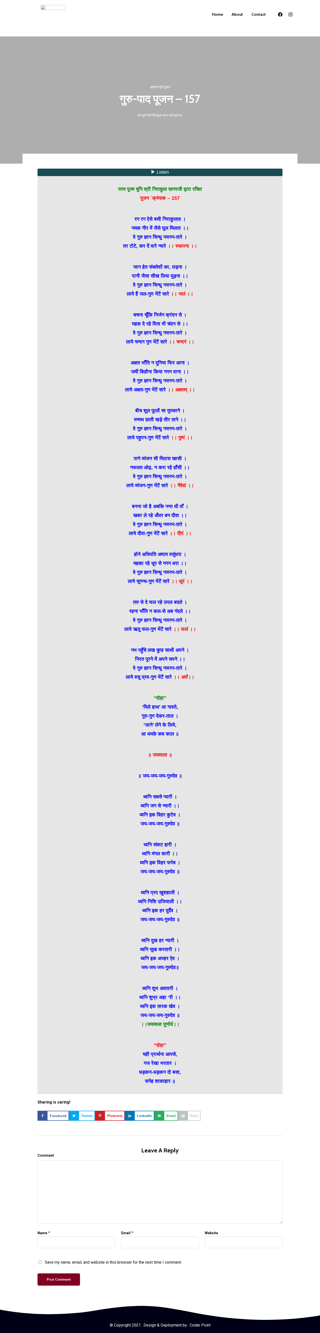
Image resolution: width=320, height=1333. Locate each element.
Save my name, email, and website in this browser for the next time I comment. (113, 1262)
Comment (46, 1155)
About (237, 14)
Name (42, 1233)
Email (125, 1233)
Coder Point (200, 1325)
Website (211, 1233)
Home (217, 14)
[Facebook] (280, 14)
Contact (259, 14)
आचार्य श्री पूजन (160, 87)
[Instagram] (290, 14)
